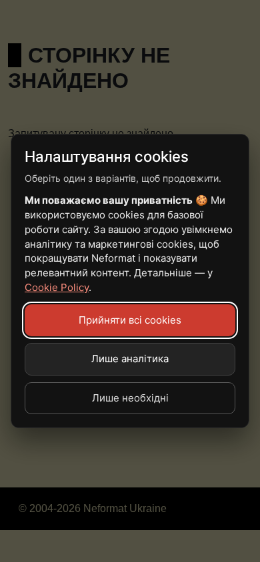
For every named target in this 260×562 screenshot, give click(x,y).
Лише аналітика (130, 358)
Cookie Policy (57, 287)
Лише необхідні (130, 398)
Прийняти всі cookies (130, 320)
